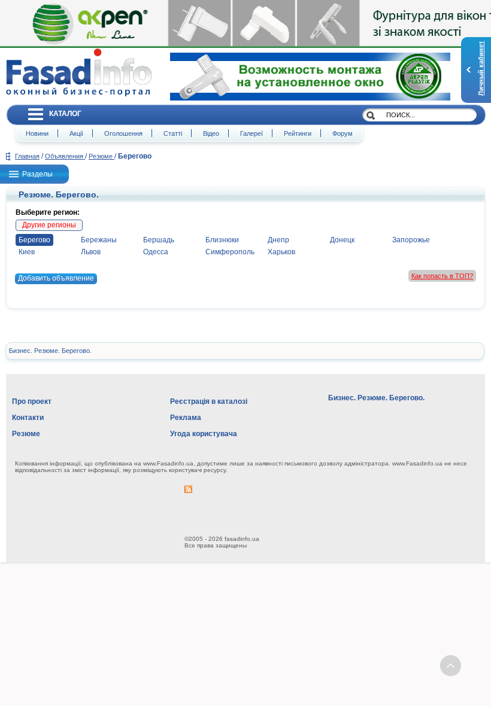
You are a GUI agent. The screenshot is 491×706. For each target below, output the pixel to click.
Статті (172, 133)
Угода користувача (203, 434)
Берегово (34, 240)
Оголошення (123, 133)
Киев (27, 252)
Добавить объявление (56, 278)
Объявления (65, 156)
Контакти (28, 417)
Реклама (185, 417)
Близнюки (222, 240)
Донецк (342, 240)
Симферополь (229, 252)
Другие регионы (49, 225)
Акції (76, 133)
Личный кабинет (480, 68)
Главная (27, 156)
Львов (91, 252)
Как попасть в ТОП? (442, 275)
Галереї (251, 133)
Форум (342, 133)
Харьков (281, 252)
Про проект (31, 401)
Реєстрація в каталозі (208, 401)
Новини (37, 133)
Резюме (101, 156)
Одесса (155, 252)
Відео (211, 133)
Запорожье (411, 240)
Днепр (278, 240)
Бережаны (99, 240)
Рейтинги (297, 133)
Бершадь (158, 240)
